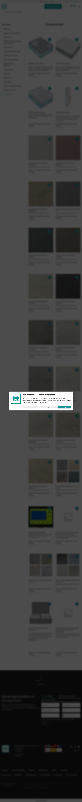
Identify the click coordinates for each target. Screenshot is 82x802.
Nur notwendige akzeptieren (48, 407)
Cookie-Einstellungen (31, 407)
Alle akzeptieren (64, 407)
